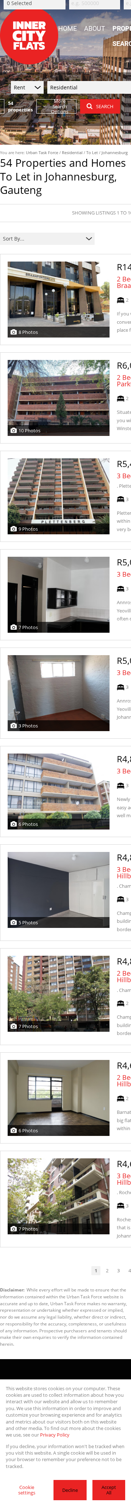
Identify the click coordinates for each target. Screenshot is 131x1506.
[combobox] (42, 238)
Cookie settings (26, 1490)
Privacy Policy (55, 1434)
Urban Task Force (42, 152)
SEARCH (105, 106)
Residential (72, 152)
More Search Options (59, 106)
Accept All (109, 1490)
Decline (70, 1490)
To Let (92, 152)
